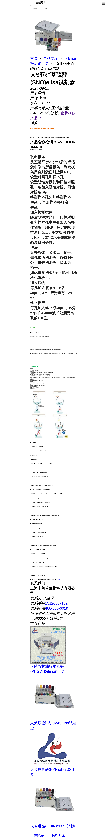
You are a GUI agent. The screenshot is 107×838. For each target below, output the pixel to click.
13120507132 (56, 603)
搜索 (46, 8)
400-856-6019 (56, 608)
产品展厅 (50, 58)
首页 (34, 58)
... (58, 578)
